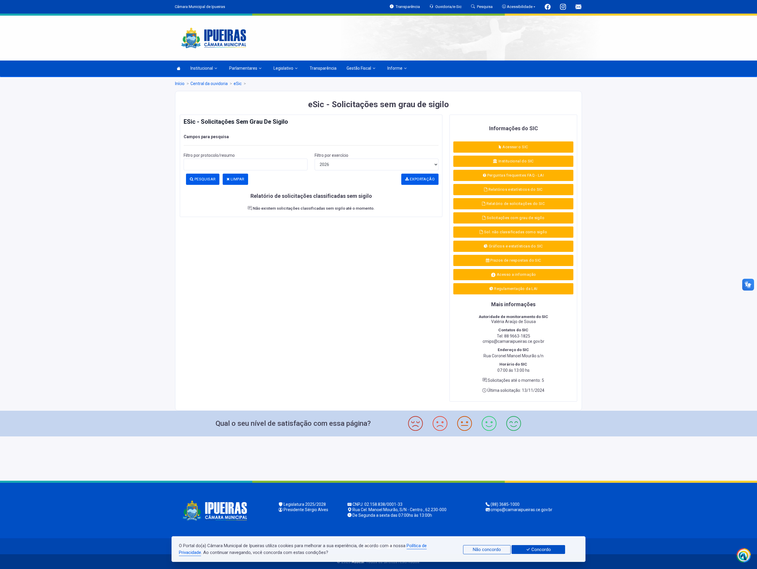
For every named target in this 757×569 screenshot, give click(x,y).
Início (180, 83)
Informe (394, 68)
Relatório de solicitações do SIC (515, 203)
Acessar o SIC (515, 147)
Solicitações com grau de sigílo (515, 218)
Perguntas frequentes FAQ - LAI (515, 175)
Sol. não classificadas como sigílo (515, 232)
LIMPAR (237, 179)
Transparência (323, 68)
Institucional (201, 68)
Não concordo (487, 549)
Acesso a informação (516, 274)
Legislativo (283, 68)
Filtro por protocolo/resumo (209, 155)
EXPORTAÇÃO (422, 179)
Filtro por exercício (331, 155)
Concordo (540, 549)
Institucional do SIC (516, 161)
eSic (238, 83)
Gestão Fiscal (359, 68)
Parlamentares (243, 68)
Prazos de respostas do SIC (515, 260)
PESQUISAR (204, 179)
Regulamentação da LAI (515, 288)
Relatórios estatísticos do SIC (515, 189)
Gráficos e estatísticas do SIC (515, 246)
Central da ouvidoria (209, 83)
